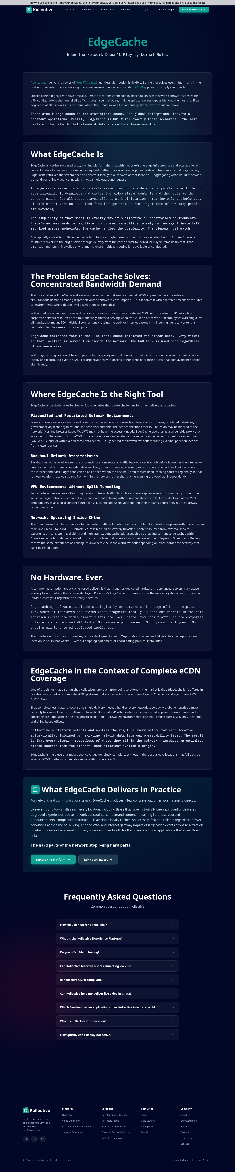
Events (144, 1132)
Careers (184, 1132)
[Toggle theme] (146, 9)
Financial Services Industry (116, 1132)
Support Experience (72, 1132)
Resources (105, 9)
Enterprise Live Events (113, 1126)
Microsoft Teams (110, 1120)
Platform (69, 9)
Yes (199, 2)
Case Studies (148, 1120)
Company (125, 9)
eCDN (139, 87)
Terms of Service (202, 1160)
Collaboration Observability (76, 1126)
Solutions (87, 9)
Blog (143, 1114)
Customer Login (165, 9)
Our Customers (188, 1120)
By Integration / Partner (114, 1114)
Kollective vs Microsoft (113, 1138)
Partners (185, 1126)
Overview (67, 1114)
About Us (185, 1114)
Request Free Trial (192, 9)
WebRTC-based (86, 82)
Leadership (186, 1138)
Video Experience (71, 1120)
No (204, 2)
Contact (184, 1143)
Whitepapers (148, 1126)
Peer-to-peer (39, 82)
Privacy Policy (179, 1160)
